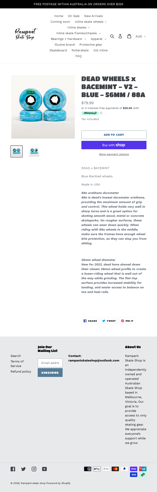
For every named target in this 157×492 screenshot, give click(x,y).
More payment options (114, 154)
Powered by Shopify (58, 483)
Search (16, 356)
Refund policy (21, 371)
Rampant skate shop (33, 483)
